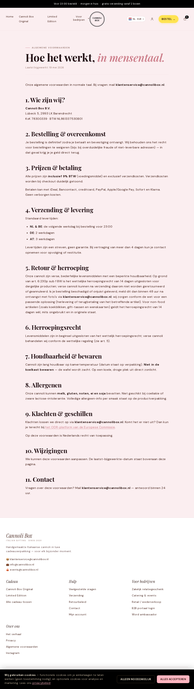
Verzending (76, 595)
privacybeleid (41, 683)
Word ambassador (144, 614)
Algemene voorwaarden (22, 646)
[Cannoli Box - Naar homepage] (97, 19)
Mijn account (77, 614)
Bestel (168, 19)
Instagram (13, 653)
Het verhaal (13, 634)
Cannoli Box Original (26, 19)
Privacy (11, 640)
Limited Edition (52, 19)
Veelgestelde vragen (82, 589)
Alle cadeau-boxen (19, 602)
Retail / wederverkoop (146, 602)
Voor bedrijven (79, 18)
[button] (185, 19)
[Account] (152, 19)
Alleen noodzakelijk (135, 679)
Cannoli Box (24, 537)
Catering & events (144, 595)
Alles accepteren (173, 679)
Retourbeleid (77, 602)
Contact (74, 608)
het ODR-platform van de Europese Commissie (80, 427)
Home (10, 16)
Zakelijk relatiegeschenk (147, 589)
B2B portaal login (143, 608)
